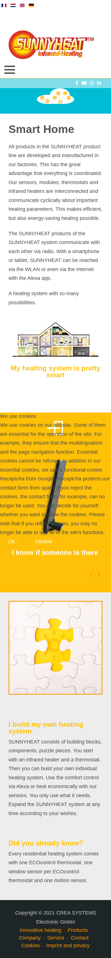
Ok (11, 541)
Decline (43, 541)
